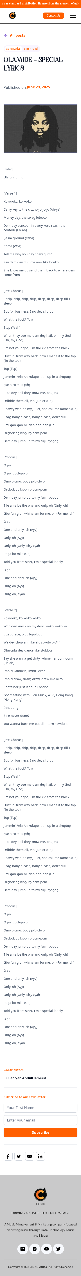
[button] (72, 15)
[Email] (29, 1156)
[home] (11, 15)
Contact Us (53, 15)
